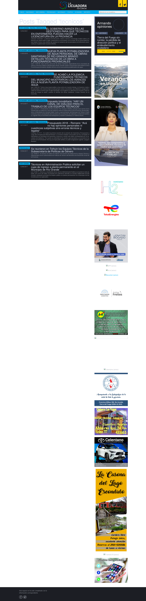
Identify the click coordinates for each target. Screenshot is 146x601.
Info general (40, 12)
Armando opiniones (104, 24)
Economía (78, 12)
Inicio (22, 12)
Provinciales (51, 12)
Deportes (87, 12)
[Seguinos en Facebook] (120, 3)
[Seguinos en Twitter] (125, 3)
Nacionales (30, 12)
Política (70, 12)
